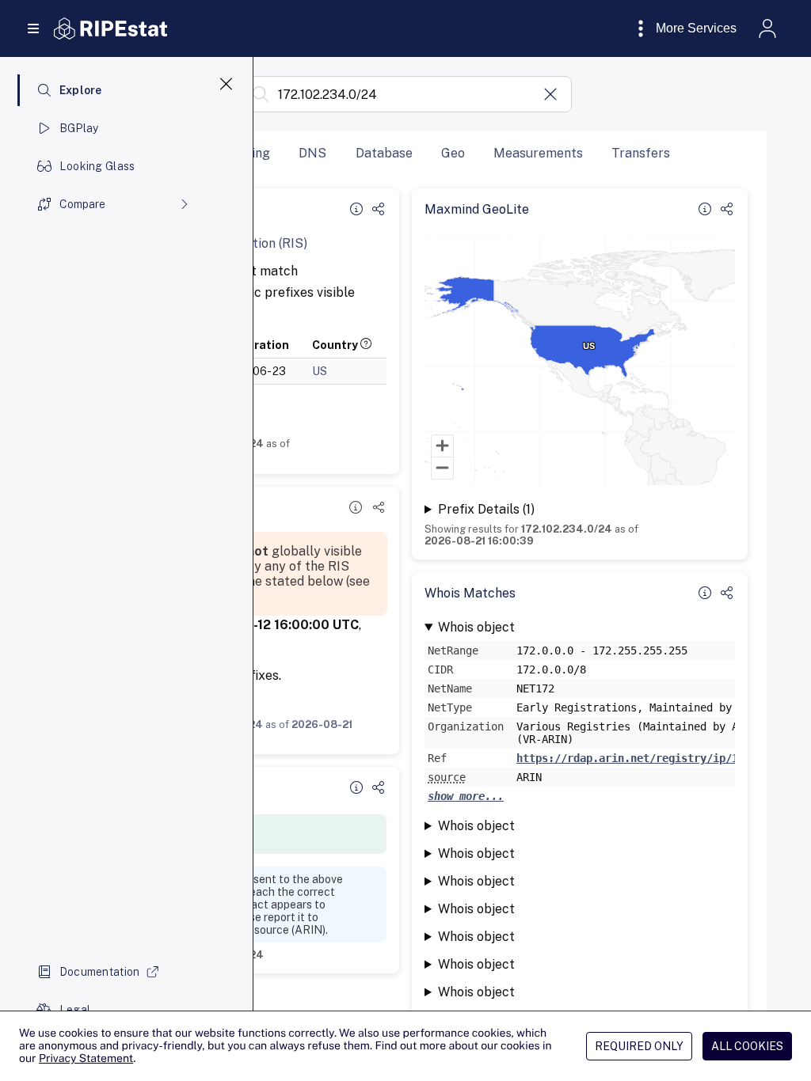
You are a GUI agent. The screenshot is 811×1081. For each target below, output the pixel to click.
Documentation (99, 971)
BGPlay (79, 128)
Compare (82, 204)
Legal (74, 1009)
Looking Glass (97, 166)
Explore (80, 90)
